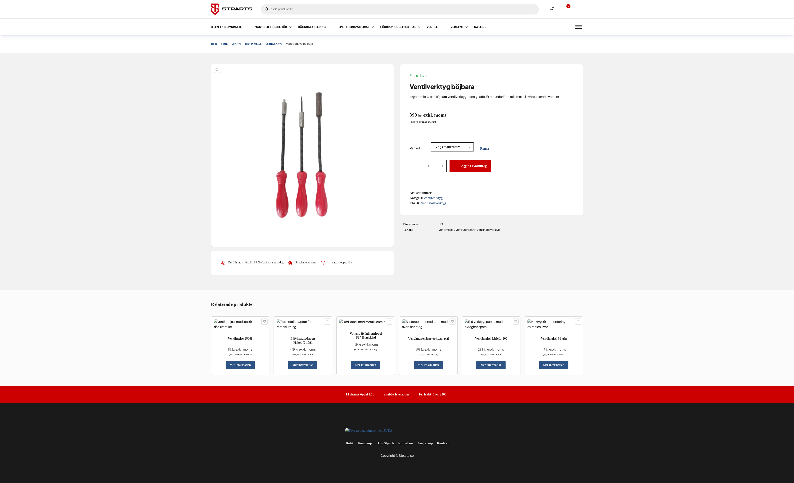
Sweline (480, 27)
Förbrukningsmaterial (398, 27)
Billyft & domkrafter (227, 27)
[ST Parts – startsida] (231, 9)
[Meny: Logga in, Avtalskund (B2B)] (552, 9)
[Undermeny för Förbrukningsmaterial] (419, 27)
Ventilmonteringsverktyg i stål (428, 338)
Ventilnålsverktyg (433, 203)
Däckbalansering (312, 27)
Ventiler (433, 27)
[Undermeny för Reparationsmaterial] (372, 27)
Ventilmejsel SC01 (240, 338)
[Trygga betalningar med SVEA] (368, 430)
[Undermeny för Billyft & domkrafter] (247, 27)
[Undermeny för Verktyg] (466, 27)
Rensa (484, 148)
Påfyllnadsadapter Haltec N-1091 (303, 340)
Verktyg (457, 27)
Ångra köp (425, 443)
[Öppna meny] (578, 26)
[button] (388, 69)
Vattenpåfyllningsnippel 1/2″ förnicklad (366, 335)
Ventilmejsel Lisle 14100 (491, 338)
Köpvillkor (405, 443)
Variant (415, 148)
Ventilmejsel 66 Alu (554, 338)
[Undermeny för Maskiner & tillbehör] (290, 27)
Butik (350, 443)
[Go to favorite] (565, 9)
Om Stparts (386, 443)
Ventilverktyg (433, 198)
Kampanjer (366, 443)
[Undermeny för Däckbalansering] (329, 27)
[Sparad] (217, 70)
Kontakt (442, 443)
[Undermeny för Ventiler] (443, 27)
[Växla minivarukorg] (578, 9)
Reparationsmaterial (353, 27)
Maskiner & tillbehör (271, 27)
